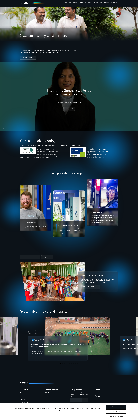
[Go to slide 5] (68, 363)
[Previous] (30, 332)
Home (21, 31)
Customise (115, 411)
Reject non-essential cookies (116, 416)
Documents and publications (29, 257)
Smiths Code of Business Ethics (28, 402)
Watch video (68, 108)
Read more (34, 357)
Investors (22, 399)
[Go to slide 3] (64, 363)
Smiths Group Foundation (89, 286)
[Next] (35, 332)
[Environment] (69, 213)
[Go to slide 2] (62, 363)
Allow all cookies (116, 406)
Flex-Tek (47, 396)
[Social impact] (35, 208)
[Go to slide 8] (73, 363)
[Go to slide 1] (60, 363)
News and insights (24, 396)
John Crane (48, 392)
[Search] (117, 2)
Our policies (46, 257)
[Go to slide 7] (71, 363)
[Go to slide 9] (75, 363)
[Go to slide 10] (77, 363)
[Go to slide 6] (70, 363)
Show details (17, 414)
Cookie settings (77, 410)
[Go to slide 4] (66, 363)
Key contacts (98, 392)
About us (22, 392)
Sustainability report (27, 57)
